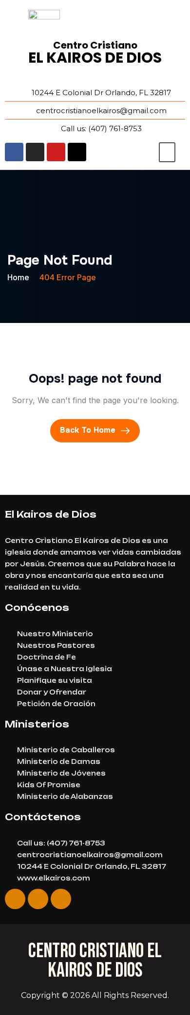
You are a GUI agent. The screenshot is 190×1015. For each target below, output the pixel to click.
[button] (167, 152)
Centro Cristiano (95, 45)
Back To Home (89, 430)
